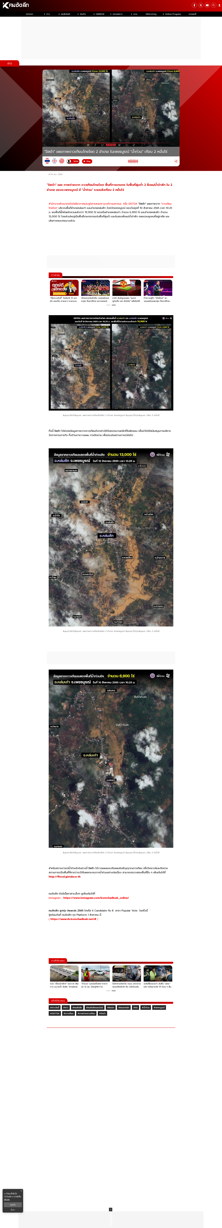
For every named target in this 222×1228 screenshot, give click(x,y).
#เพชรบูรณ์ (159, 1007)
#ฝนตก (110, 1007)
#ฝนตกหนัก (123, 1007)
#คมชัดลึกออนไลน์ (94, 1007)
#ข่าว (65, 1007)
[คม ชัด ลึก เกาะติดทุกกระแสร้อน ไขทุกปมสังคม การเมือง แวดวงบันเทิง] (111, 6)
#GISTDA (54, 1013)
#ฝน (135, 1007)
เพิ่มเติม (7, 1199)
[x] (200, 5)
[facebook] (194, 5)
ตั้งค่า (13, 1210)
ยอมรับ (13, 1205)
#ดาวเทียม (68, 1013)
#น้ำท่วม (146, 1007)
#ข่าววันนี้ (54, 1007)
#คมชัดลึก (77, 1007)
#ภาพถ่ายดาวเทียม (86, 1013)
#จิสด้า (102, 1013)
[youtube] (207, 5)
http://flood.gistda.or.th (64, 877)
